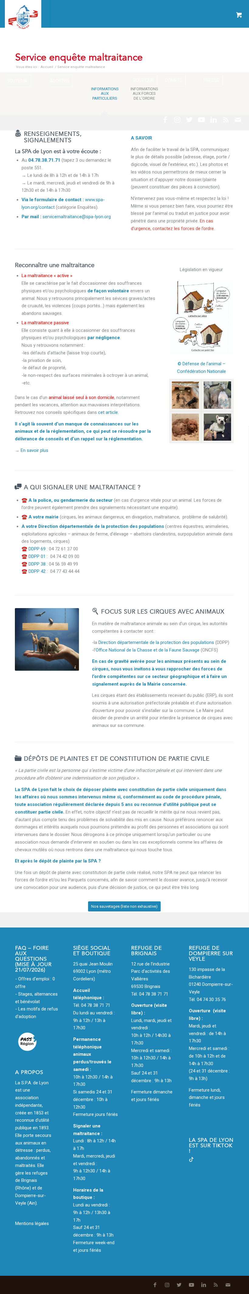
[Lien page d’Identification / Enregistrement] (11, 13)
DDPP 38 (37, 564)
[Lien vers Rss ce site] (226, 120)
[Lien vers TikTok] (191, 1160)
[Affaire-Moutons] (217, 395)
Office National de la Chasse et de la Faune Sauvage (148, 650)
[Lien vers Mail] (238, 120)
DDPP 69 (37, 549)
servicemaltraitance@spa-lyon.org (77, 216)
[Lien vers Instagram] (177, 120)
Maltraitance (109, 45)
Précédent (183, 317)
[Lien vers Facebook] (165, 120)
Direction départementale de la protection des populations (101, 526)
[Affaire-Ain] (185, 427)
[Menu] (26, 13)
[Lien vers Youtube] (202, 120)
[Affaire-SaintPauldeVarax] (185, 395)
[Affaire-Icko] (217, 427)
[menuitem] (11, 13)
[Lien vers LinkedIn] (214, 120)
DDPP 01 (37, 556)
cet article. (108, 412)
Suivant (220, 317)
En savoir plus (34, 450)
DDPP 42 (37, 571)
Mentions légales (32, 1223)
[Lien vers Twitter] (189, 120)
